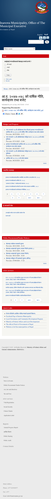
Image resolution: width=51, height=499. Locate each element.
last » (38, 198)
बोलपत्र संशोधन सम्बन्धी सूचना (15, 244)
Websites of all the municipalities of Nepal (19, 327)
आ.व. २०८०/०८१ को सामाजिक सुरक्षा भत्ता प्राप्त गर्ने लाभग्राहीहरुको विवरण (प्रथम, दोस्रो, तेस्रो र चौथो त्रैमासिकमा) (23, 278)
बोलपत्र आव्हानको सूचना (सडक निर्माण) (17, 253)
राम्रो (8, 67)
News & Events (8, 381)
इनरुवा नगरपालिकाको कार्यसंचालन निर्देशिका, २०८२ (18, 189)
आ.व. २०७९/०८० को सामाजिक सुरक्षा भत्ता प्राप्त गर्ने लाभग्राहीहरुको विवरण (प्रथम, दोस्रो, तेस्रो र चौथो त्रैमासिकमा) (23, 283)
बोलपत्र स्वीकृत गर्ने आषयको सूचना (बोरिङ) (18, 258)
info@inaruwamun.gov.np (15, 496)
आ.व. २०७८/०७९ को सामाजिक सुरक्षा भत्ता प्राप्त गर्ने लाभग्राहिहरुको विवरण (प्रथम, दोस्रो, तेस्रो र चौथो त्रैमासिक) (23, 291)
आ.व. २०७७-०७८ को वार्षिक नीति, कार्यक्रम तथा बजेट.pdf (23, 110)
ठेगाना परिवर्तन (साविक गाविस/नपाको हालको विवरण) (20, 313)
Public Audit (7, 440)
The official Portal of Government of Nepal (19, 324)
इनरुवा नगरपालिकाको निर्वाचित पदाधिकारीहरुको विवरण (18, 295)
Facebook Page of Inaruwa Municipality (18, 316)
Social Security (8, 407)
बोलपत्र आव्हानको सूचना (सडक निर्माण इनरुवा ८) (20, 248)
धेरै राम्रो (9, 64)
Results (8, 81)
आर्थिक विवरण (7, 432)
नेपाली (46, 34)
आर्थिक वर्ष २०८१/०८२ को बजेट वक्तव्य (17, 158)
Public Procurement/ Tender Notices (14, 385)
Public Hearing (8, 436)
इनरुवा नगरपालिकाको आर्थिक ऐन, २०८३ (15, 180)
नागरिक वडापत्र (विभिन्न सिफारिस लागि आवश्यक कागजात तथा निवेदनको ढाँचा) (24, 287)
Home (6, 89)
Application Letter (9, 415)
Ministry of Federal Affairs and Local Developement (22, 322)
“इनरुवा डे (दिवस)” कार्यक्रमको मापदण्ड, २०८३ (17, 183)
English (39, 34)
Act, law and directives (10, 389)
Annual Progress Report (11, 427)
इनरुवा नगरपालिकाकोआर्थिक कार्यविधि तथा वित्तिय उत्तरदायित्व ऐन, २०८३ (23, 177)
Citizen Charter (8, 411)
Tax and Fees (7, 394)
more (45, 163)
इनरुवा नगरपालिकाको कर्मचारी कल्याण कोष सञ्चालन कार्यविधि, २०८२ (22, 186)
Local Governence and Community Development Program (24, 319)
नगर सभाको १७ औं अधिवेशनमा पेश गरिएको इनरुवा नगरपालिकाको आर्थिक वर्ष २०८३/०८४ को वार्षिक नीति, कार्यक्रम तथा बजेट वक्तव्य (25, 131)
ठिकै (8, 70)
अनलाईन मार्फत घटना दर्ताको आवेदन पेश (15, 213)
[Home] (42, 7)
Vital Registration (9, 402)
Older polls (9, 79)
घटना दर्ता (8, 216)
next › (30, 198)
